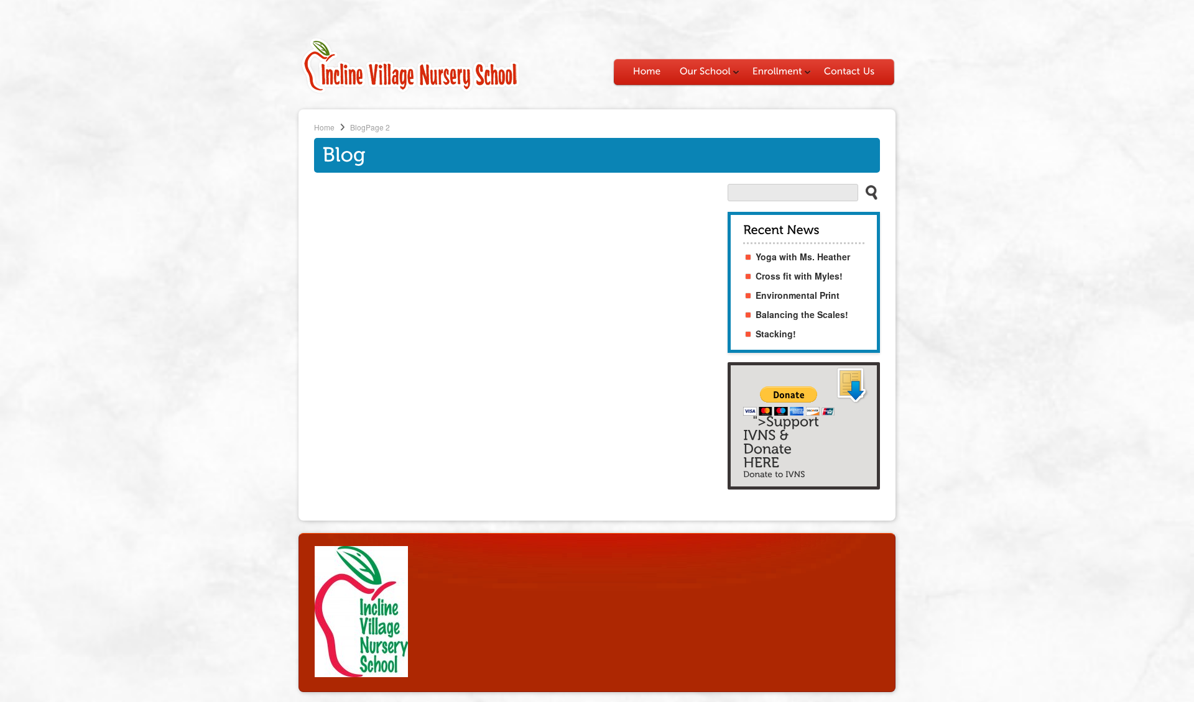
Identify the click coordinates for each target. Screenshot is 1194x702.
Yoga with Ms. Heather (803, 256)
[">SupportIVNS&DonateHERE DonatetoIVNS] (804, 425)
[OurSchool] (706, 71)
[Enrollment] (779, 71)
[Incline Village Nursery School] (410, 91)
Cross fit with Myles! (799, 276)
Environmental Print (798, 295)
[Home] (647, 71)
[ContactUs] (849, 71)
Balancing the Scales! (802, 314)
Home (324, 127)
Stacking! (776, 333)
